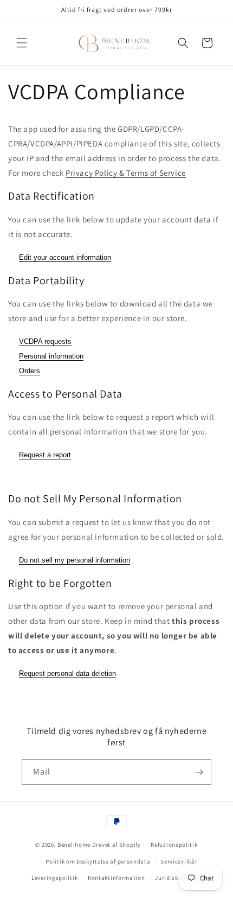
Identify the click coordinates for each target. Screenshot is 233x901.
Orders (29, 371)
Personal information (51, 356)
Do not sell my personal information (74, 560)
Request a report (45, 455)
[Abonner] (199, 772)
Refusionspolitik (174, 844)
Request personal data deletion (67, 673)
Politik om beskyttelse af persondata (98, 861)
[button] (22, 43)
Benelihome (73, 844)
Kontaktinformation (116, 877)
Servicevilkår (178, 861)
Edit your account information (65, 257)
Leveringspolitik (54, 877)
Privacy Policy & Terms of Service (126, 173)
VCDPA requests (45, 341)
